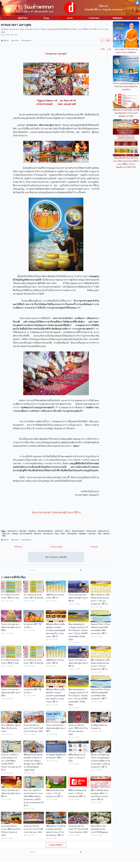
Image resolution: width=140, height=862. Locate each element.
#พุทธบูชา (82, 534)
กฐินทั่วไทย (22, 18)
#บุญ (57, 534)
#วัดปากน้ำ (59, 531)
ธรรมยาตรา (27, 40)
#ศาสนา (106, 534)
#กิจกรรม (37, 534)
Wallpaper (117, 18)
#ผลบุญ (15, 534)
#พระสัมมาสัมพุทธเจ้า (45, 531)
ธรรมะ (70, 18)
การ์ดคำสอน (93, 18)
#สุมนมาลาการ (103, 531)
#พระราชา (6, 534)
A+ (108, 40)
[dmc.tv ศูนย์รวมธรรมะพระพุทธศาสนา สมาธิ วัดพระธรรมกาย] (70, 8)
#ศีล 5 (68, 531)
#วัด (99, 534)
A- (102, 40)
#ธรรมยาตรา (12, 531)
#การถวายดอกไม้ (26, 534)
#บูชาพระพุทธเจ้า (78, 531)
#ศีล (3, 536)
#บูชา (63, 534)
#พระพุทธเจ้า (72, 534)
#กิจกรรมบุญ (91, 531)
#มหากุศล (23, 531)
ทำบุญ (46, 18)
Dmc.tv (6, 40)
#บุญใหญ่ (32, 531)
